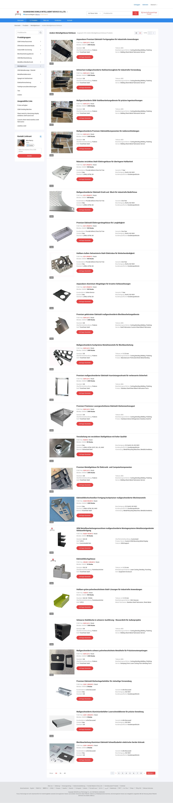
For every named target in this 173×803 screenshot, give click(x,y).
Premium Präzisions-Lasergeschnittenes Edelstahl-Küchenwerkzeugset (105, 406)
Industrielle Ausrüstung (24, 50)
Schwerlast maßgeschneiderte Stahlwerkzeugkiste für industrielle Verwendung (108, 70)
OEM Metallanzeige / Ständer (26, 70)
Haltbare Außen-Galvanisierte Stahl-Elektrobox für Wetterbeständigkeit (105, 253)
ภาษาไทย (125, 788)
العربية (106, 788)
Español (64, 788)
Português (78, 788)
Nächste (150, 773)
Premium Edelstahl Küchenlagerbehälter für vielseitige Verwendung (104, 681)
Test (18, 91)
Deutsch (71, 788)
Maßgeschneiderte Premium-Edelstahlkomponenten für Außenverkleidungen (107, 131)
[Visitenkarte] (40, 136)
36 (60, 773)
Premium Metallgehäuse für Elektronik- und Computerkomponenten (104, 467)
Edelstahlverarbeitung (24, 82)
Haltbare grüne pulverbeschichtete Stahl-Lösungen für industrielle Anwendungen (109, 589)
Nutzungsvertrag (66, 786)
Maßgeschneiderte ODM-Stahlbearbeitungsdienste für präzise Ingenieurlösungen (109, 100)
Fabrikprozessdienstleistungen (26, 86)
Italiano (85, 788)
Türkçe (131, 788)
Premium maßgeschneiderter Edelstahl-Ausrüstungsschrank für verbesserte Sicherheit (111, 375)
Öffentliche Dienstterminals (25, 46)
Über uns (46, 20)
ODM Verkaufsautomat (24, 41)
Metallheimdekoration (24, 74)
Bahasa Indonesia (148, 788)
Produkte (34, 20)
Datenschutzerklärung (79, 786)
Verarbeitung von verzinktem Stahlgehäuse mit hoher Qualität (101, 437)
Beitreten (145, 5)
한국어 (101, 788)
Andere (19, 95)
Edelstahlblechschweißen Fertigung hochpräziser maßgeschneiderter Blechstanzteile (111, 498)
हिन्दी (119, 788)
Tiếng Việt (138, 788)
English (32, 788)
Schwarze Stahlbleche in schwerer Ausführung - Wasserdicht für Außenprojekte (108, 620)
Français (58, 788)
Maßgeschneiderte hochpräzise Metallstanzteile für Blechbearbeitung (104, 345)
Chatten (31, 145)
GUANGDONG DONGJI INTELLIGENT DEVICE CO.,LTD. (44, 12)
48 (65, 773)
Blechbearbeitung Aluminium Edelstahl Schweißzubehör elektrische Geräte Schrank (110, 742)
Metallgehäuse (22, 66)
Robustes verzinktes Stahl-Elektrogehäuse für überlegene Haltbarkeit (104, 162)
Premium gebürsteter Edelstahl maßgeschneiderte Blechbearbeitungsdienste (107, 314)
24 (56, 773)
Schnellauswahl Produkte (111, 786)
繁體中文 (45, 788)
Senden (29, 156)
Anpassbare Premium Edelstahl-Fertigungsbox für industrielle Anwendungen (107, 39)
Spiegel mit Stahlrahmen (24, 78)
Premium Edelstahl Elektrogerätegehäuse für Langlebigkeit (100, 223)
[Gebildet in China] (27, 4)
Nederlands (113, 788)
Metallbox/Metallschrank (25, 62)
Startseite (20, 20)
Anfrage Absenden (85, 57)
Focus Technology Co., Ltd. (84, 792)
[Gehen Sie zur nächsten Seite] (153, 32)
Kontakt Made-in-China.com (94, 786)
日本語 (52, 788)
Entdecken (58, 20)
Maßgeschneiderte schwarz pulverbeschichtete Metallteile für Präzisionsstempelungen (111, 650)
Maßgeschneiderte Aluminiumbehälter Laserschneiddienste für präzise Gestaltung (110, 712)
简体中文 (38, 788)
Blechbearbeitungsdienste (25, 54)
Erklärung (57, 786)
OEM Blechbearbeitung (24, 58)
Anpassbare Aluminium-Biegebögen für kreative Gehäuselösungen (103, 284)
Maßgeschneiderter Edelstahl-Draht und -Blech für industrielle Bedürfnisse (106, 192)
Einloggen (137, 5)
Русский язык (93, 788)
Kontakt (69, 20)
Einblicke (122, 786)
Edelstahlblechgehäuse (85, 559)
